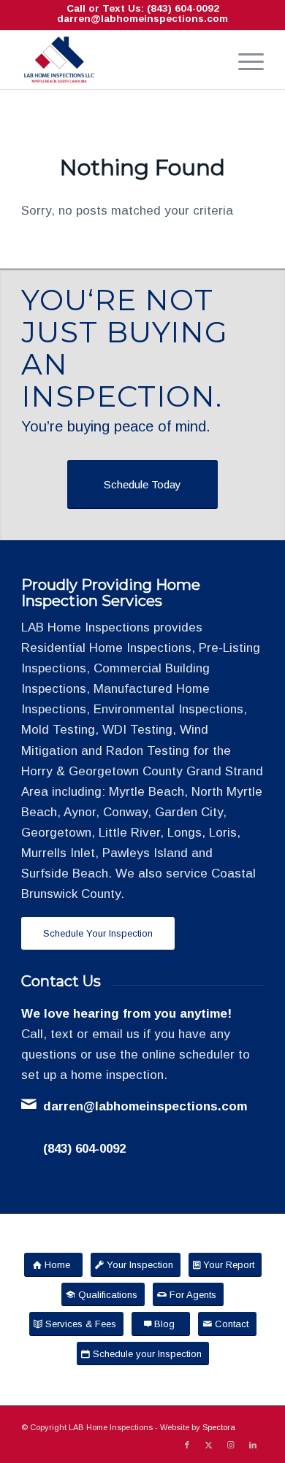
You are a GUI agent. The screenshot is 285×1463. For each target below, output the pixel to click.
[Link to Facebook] (187, 1445)
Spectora (218, 1427)
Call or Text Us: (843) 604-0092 (142, 8)
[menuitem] (244, 60)
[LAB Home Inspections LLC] (118, 60)
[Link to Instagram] (231, 1445)
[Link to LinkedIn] (253, 1445)
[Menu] (244, 60)
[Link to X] (209, 1445)
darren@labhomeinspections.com (142, 18)
